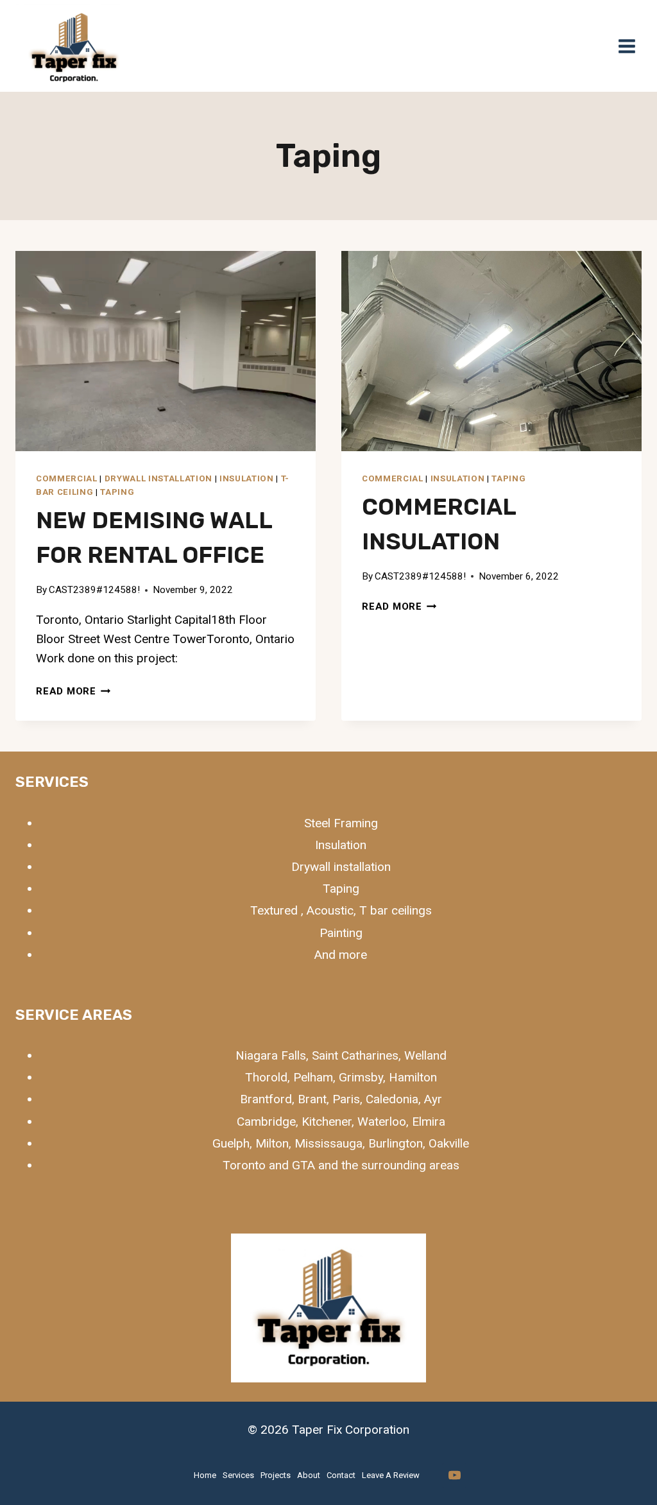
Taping (117, 492)
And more (340, 954)
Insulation (246, 478)
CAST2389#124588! (94, 590)
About (308, 1475)
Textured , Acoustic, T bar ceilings (341, 910)
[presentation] (165, 351)
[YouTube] (454, 1475)
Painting (341, 932)
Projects (275, 1475)
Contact (341, 1475)
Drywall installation (158, 478)
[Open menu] (626, 46)
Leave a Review (391, 1475)
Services (238, 1475)
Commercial (67, 478)
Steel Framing (341, 823)
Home (205, 1475)
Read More (73, 691)
